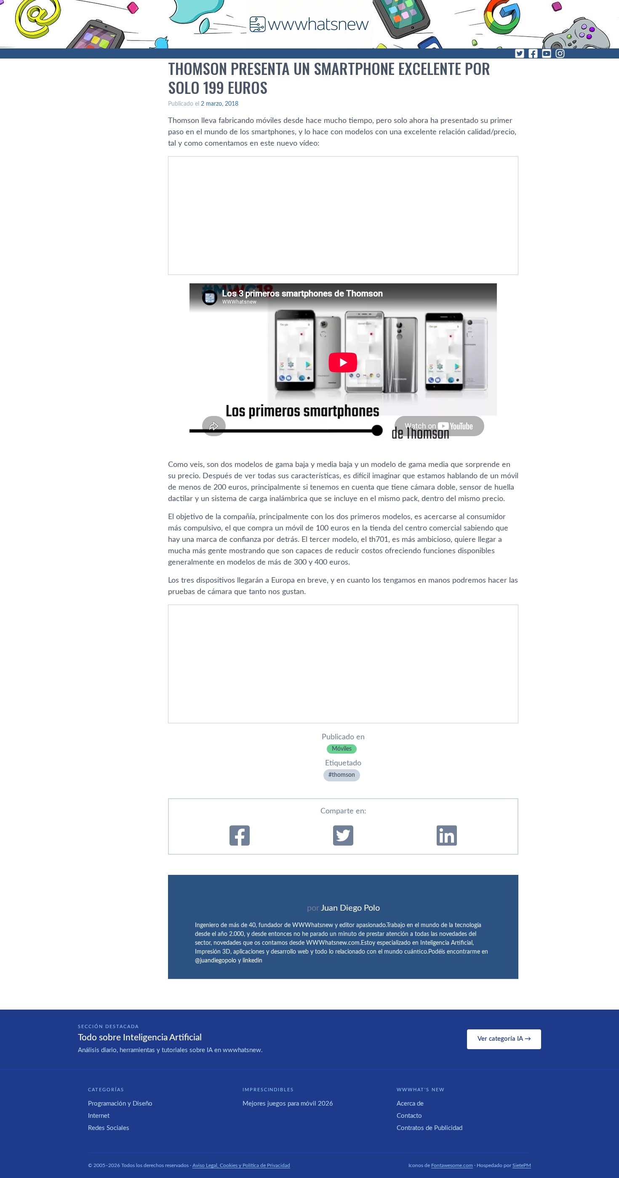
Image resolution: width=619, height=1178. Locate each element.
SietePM (521, 1165)
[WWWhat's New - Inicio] (309, 24)
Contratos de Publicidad (429, 1128)
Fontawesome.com (452, 1165)
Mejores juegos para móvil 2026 (288, 1104)
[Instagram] (560, 53)
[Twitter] (520, 53)
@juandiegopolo (215, 961)
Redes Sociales (108, 1128)
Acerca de (410, 1104)
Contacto (409, 1116)
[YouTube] (547, 53)
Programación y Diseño (120, 1104)
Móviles (342, 749)
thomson (343, 775)
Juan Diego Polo (350, 908)
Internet (98, 1116)
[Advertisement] (343, 216)
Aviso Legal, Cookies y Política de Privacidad (241, 1165)
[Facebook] (533, 53)
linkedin (252, 961)
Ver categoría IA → (504, 1039)
